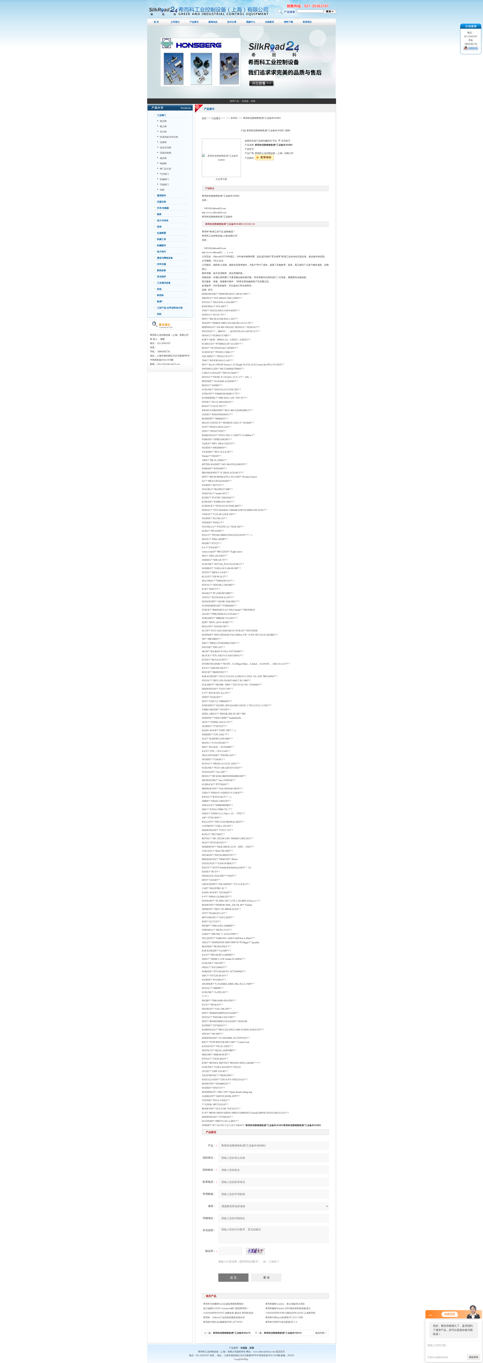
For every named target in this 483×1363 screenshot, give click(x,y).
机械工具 (161, 239)
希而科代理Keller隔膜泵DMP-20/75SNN (222, 1322)
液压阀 (163, 121)
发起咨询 (473, 1357)
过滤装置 (161, 233)
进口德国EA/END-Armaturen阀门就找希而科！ (226, 1308)
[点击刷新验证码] (255, 1251)
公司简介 (175, 22)
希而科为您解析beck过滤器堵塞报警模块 (223, 1304)
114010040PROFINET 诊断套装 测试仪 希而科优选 (228, 1313)
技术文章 (231, 22)
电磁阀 (163, 163)
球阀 (162, 190)
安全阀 (163, 131)
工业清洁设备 (164, 283)
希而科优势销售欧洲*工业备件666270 (231, 1333)
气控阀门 (164, 174)
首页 (204, 118)
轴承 (159, 214)
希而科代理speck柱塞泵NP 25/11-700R (284, 1317)
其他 (159, 289)
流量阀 (163, 142)
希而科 (160, 295)
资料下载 (288, 22)
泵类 (159, 226)
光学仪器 (161, 264)
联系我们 (307, 22)
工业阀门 (161, 115)
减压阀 (163, 158)
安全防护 (161, 276)
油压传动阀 (165, 147)
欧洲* (160, 301)
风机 (159, 314)
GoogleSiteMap (241, 1359)
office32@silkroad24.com (168, 364)
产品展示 (194, 22)
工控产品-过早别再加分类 (170, 307)
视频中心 (250, 22)
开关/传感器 (163, 208)
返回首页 (280, 1351)
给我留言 (285, 140)
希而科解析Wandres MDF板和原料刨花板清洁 (288, 1308)
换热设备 (161, 270)
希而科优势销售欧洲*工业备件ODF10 (282, 1333)
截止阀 (163, 126)
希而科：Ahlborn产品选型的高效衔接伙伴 (224, 1317)
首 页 (156, 22)
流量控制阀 (165, 153)
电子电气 (161, 251)
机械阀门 (164, 179)
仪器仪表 (161, 201)
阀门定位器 (165, 168)
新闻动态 (213, 22)
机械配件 (161, 245)
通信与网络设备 (165, 258)
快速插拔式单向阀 (169, 137)
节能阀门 (164, 184)
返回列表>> (321, 1333)
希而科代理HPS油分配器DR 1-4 (281, 1322)
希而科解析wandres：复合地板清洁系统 (285, 1304)
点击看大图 (221, 179)
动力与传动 (162, 220)
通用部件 (161, 195)
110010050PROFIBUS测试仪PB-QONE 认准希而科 (290, 1313)
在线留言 (269, 22)
